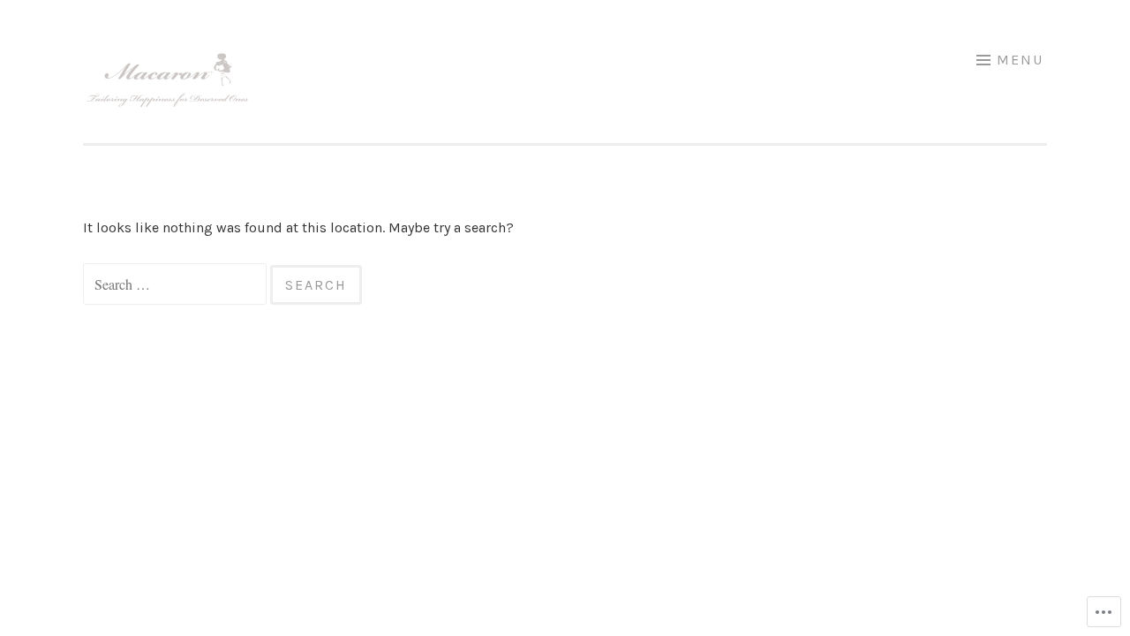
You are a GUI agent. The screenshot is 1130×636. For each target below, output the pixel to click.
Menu (1020, 59)
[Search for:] (176, 284)
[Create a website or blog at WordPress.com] (89, 350)
